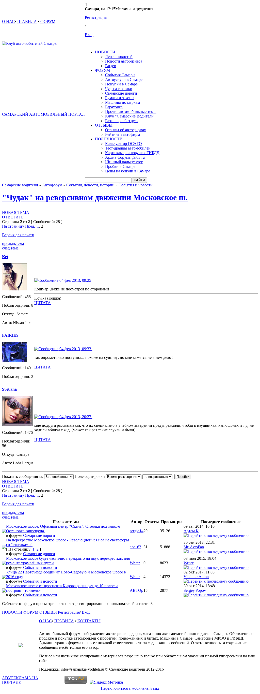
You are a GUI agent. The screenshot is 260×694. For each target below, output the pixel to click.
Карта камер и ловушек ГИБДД (132, 153)
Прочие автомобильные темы (130, 111)
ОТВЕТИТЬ (12, 217)
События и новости (136, 185)
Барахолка (114, 107)
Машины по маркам (122, 102)
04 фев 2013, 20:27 (75, 417)
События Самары (120, 75)
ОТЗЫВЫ (103, 125)
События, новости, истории (90, 185)
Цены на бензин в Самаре (127, 171)
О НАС (8, 21)
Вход (89, 35)
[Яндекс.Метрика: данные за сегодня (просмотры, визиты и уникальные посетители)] (106, 682)
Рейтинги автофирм (122, 134)
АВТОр (136, 590)
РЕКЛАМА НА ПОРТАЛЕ (20, 680)
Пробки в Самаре (120, 166)
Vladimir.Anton (196, 576)
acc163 (135, 547)
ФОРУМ (47, 21)
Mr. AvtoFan (194, 547)
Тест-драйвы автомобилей (128, 148)
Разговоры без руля (121, 121)
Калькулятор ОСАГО (123, 143)
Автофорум (52, 185)
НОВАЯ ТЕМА (15, 212)
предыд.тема (13, 243)
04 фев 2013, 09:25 (75, 280)
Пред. (30, 226)
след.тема (10, 248)
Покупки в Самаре (121, 84)
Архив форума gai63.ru (125, 157)
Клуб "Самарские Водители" (130, 116)
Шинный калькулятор (124, 162)
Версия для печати (18, 235)
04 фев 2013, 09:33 (75, 349)
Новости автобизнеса (123, 61)
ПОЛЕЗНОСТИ (109, 139)
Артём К (191, 531)
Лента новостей (119, 56)
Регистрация (96, 17)
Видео (110, 66)
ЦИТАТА (42, 303)
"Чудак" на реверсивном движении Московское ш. (95, 197)
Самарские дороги (121, 93)
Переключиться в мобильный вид (130, 688)
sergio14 (136, 531)
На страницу (13, 226)
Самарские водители (20, 185)
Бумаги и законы (119, 98)
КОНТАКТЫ (89, 621)
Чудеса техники (118, 88)
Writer (135, 563)
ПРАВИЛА (27, 21)
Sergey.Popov (195, 590)
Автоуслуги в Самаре (123, 79)
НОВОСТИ (105, 52)
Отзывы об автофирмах (125, 130)
